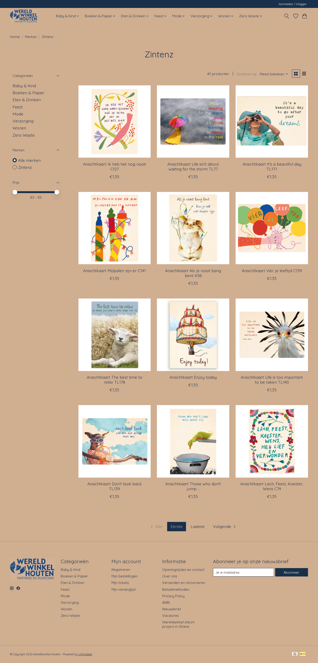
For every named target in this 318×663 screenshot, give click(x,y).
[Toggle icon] (286, 16)
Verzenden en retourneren (183, 582)
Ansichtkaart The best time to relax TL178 (114, 380)
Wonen (19, 127)
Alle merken (29, 160)
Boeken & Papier (28, 92)
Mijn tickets (120, 582)
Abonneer (291, 572)
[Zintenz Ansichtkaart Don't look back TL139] (114, 441)
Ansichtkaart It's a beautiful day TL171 (272, 166)
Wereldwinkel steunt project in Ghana (178, 624)
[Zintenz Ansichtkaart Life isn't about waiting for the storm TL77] (193, 121)
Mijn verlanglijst (124, 589)
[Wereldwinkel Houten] (23, 16)
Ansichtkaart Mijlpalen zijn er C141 (114, 270)
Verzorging (23, 120)
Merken (31, 37)
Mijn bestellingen (125, 576)
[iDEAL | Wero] (302, 654)
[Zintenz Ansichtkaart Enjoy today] (193, 335)
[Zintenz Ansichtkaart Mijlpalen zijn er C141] (114, 228)
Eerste (177, 526)
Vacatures (170, 615)
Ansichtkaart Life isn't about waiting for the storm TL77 (193, 166)
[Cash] (295, 654)
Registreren (121, 569)
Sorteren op (247, 74)
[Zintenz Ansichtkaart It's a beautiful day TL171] (272, 121)
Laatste (198, 526)
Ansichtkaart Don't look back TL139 (114, 486)
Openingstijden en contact (183, 569)
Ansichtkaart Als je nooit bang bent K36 (193, 273)
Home (15, 37)
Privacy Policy (173, 596)
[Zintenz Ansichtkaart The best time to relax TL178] (114, 335)
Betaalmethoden (175, 589)
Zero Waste (24, 135)
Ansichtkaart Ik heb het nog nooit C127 (114, 166)
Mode (18, 113)
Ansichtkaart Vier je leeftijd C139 (272, 270)
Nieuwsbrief (171, 609)
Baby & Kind (24, 85)
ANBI (166, 602)
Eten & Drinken (27, 99)
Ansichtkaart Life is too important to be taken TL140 (272, 380)
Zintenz (25, 167)
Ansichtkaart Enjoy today (193, 377)
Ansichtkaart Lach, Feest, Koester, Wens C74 (271, 486)
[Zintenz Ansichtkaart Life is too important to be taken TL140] (272, 335)
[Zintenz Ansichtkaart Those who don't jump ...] (193, 441)
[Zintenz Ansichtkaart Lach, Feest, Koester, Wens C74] (272, 441)
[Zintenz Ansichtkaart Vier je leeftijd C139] (272, 228)
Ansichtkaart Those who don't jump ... (193, 486)
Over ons (169, 576)
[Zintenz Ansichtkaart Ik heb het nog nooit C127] (114, 121)
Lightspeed (85, 654)
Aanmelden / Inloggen (293, 4)
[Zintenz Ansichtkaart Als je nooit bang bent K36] (193, 228)
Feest (18, 106)
